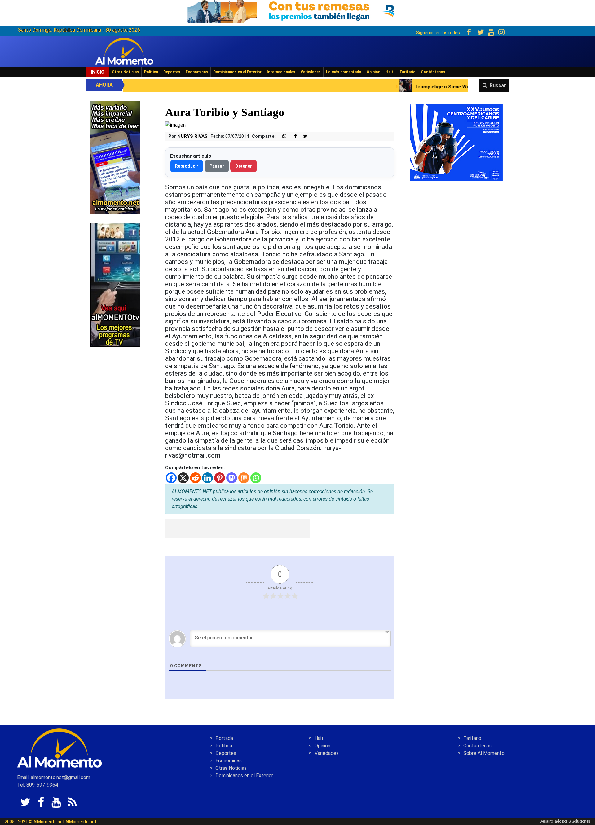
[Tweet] (302, 136)
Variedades (311, 72)
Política (151, 72)
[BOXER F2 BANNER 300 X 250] (456, 142)
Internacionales (281, 72)
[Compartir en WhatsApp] (281, 136)
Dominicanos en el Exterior (237, 72)
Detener (243, 166)
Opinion (322, 746)
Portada (224, 738)
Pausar (216, 166)
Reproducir (186, 166)
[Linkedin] (207, 477)
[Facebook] (171, 477)
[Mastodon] (231, 477)
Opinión (373, 72)
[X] (183, 477)
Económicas (197, 72)
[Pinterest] (219, 477)
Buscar (498, 85)
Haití (390, 72)
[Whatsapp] (255, 477)
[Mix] (243, 477)
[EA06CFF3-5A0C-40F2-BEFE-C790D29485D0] (115, 284)
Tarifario (407, 72)
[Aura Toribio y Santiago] (175, 125)
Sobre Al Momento (484, 753)
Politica (223, 746)
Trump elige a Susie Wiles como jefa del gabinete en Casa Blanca (429, 87)
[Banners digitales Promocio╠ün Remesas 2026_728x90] (297, 10)
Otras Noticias (125, 72)
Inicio (97, 72)
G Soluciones (579, 821)
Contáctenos (433, 72)
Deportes (171, 72)
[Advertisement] (237, 528)
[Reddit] (195, 477)
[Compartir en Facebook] (292, 136)
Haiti (319, 738)
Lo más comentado (343, 72)
